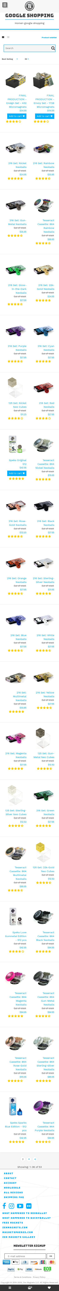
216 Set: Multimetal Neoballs (19, 696)
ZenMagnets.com (15, 1228)
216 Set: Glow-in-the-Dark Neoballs (17, 289)
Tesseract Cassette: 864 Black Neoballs (45, 936)
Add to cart (15, 116)
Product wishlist (49, 37)
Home (18, 23)
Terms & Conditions (22, 1277)
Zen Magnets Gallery (18, 1237)
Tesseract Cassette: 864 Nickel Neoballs (44, 464)
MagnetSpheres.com (17, 1232)
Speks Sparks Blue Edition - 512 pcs (15, 1126)
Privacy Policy (39, 1277)
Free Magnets (12, 1223)
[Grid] (3, 37)
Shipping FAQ (14, 1197)
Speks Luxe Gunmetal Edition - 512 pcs (15, 936)
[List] (8, 37)
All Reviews (13, 1193)
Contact (10, 1178)
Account (10, 1183)
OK (50, 1256)
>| (35, 1159)
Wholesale (12, 1188)
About (8, 1173)
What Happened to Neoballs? (24, 1213)
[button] (14, 121)
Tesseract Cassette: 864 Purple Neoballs (44, 1126)
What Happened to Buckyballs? (26, 1218)
